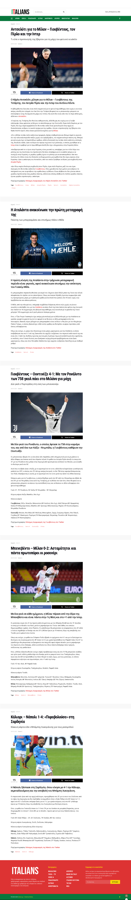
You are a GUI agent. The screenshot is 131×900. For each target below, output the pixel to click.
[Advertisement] (103, 64)
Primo (14, 188)
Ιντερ (27, 185)
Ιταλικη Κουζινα (72, 880)
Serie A (24, 18)
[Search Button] (64, 12)
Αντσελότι (63, 185)
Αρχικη (17, 18)
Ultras (40, 18)
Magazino (75, 18)
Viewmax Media (28, 897)
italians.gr (20, 897)
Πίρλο (50, 185)
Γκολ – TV (52, 874)
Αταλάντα (18, 352)
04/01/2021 (14, 44)
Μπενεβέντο (31, 695)
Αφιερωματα (48, 18)
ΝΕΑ (67, 886)
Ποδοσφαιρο (32, 18)
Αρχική (13, 24)
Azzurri (69, 877)
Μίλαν (33, 185)
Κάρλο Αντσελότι (74, 185)
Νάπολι (17, 852)
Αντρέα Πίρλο (41, 185)
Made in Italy (66, 18)
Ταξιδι (68, 883)
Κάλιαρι (31, 852)
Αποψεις (57, 18)
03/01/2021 (14, 388)
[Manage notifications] (126, 895)
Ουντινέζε (35, 526)
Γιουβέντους (19, 185)
